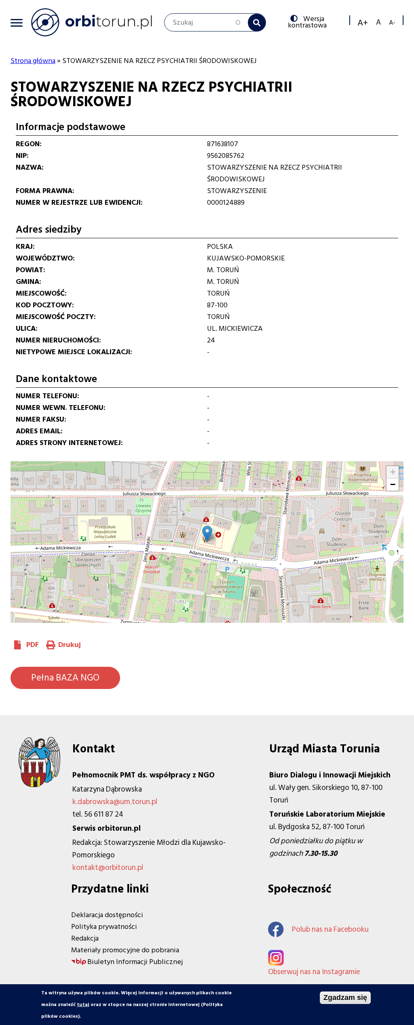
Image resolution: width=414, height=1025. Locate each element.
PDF (32, 645)
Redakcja (85, 938)
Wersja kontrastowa (309, 21)
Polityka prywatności (104, 927)
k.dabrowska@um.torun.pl (114, 802)
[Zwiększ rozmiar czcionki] (362, 22)
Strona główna (33, 61)
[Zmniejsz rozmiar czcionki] (392, 22)
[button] (207, 533)
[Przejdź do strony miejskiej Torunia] (39, 785)
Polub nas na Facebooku (330, 929)
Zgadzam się (345, 997)
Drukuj (69, 645)
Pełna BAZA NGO (65, 677)
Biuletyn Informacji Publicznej (135, 962)
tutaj (83, 1004)
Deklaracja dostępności (107, 915)
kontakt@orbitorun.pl (107, 867)
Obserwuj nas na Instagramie (314, 972)
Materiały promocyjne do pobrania (125, 950)
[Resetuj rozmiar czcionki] (378, 22)
